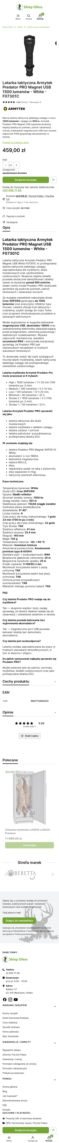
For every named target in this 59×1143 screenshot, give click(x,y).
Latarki (20, 27)
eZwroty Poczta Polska (14, 1054)
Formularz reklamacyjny (15, 1068)
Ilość (5, 159)
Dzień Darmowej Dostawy (16, 1018)
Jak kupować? (10, 1096)
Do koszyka (29, 845)
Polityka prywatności (13, 1073)
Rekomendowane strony (15, 1100)
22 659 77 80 (13, 973)
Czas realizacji (10, 1022)
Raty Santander (11, 1036)
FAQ (5, 1105)
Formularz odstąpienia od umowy (20, 1063)
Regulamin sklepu (12, 1050)
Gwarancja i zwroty (12, 1059)
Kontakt (6, 1109)
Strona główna (10, 1086)
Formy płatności (11, 1031)
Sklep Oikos (8, 27)
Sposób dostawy (11, 1027)
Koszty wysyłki (10, 1013)
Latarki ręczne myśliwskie (38, 27)
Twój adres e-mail (12, 912)
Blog (5, 1091)
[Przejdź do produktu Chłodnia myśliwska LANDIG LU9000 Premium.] (29, 797)
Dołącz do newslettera (19, 920)
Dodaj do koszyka (26, 179)
